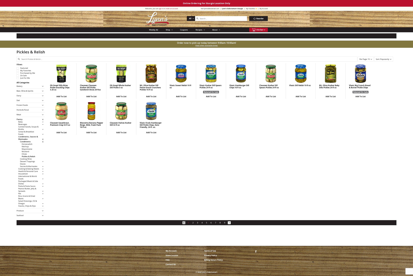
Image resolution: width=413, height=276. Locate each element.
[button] (42, 86)
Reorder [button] (260, 18)
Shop (19, 34)
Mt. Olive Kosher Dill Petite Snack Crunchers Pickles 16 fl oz (150, 87)
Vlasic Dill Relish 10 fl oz (300, 85)
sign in (161, 9)
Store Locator (172, 255)
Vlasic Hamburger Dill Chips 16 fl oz (239, 86)
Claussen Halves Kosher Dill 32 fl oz (120, 124)
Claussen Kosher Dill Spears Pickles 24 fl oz (269, 86)
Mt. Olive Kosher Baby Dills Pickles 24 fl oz (329, 86)
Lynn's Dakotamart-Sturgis (232, 9)
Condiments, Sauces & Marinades (46, 34)
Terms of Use (210, 251)
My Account (264, 9)
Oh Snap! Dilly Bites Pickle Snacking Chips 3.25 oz (59, 87)
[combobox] (191, 18)
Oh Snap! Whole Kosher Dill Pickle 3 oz (120, 86)
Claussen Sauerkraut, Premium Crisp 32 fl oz (60, 124)
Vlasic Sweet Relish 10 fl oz (180, 86)
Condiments (68, 34)
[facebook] (256, 251)
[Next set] (229, 222)
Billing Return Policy (213, 260)
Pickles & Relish (82, 34)
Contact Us (171, 264)
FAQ (168, 260)
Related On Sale (211, 92)
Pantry (26, 34)
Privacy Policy (210, 255)
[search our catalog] (197, 18)
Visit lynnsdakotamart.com (210, 9)
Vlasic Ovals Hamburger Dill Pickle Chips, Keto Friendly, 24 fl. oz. (151, 125)
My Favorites (250, 9)
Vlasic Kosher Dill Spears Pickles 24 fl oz (210, 86)
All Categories (23, 82)
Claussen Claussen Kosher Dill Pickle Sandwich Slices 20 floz (90, 87)
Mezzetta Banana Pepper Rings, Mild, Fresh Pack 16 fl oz (91, 125)
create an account (171, 9)
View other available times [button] (206, 45)
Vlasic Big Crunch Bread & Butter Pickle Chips (360, 86)
